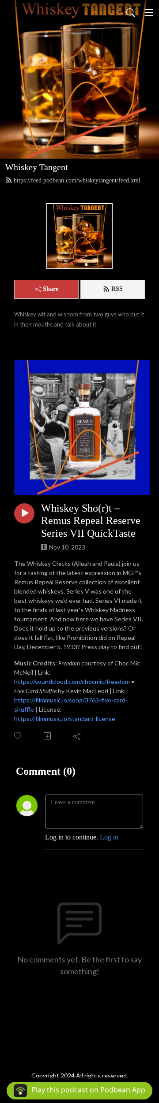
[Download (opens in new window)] (48, 736)
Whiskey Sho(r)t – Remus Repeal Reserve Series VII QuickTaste (90, 520)
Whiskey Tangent (36, 167)
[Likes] (18, 735)
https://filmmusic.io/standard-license (64, 718)
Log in (109, 837)
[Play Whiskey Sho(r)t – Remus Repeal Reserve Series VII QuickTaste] (24, 513)
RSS (117, 289)
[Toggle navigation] (149, 12)
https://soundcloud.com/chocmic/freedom (72, 681)
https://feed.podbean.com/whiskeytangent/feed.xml (77, 180)
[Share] (77, 736)
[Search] (131, 12)
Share (50, 289)
